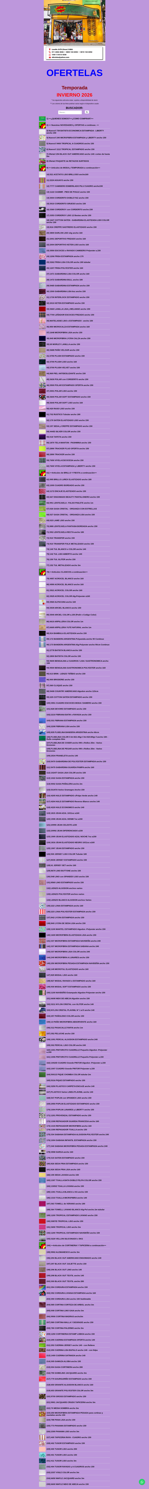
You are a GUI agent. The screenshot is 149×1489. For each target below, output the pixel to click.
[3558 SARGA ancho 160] (42, 1152)
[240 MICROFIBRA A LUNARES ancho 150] (42, 957)
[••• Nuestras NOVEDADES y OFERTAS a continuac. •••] (42, 125)
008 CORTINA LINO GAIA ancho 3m (65, 1311)
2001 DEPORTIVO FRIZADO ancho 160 (66, 239)
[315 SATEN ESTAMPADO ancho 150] (42, 1158)
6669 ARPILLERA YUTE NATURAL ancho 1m (69, 627)
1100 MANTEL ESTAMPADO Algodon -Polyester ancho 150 (76, 929)
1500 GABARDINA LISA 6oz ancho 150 (66, 291)
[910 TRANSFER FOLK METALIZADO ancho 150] (42, 544)
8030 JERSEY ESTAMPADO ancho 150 (67, 860)
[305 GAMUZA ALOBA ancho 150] (42, 1361)
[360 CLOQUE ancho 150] (42, 685)
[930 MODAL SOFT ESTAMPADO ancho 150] (42, 987)
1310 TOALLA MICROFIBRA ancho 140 (67, 1198)
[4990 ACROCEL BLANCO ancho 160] (42, 584)
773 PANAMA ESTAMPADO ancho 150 (66, 1426)
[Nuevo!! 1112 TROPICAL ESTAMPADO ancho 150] (42, 149)
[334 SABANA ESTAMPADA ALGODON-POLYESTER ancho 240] (42, 1134)
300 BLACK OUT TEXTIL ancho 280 (65, 1281)
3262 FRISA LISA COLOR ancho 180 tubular (68, 262)
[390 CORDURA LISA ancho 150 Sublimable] (42, 1299)
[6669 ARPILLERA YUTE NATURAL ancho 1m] (42, 627)
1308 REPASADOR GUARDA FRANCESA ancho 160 (73, 1121)
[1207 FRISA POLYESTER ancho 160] (42, 268)
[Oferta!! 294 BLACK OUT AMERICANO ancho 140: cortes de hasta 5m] (42, 155)
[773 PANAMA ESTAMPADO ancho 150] (42, 1426)
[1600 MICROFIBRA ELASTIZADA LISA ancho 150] (42, 935)
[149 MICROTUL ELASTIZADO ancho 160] (42, 969)
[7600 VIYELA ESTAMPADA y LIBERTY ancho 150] (42, 466)
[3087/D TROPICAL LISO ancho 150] (42, 1221)
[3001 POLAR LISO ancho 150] (42, 391)
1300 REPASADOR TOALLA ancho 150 (67, 1130)
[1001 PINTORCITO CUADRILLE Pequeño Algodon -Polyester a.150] (42, 1051)
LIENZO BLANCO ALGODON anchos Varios (69, 900)
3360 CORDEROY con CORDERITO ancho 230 (70, 209)
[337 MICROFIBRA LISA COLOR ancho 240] (42, 952)
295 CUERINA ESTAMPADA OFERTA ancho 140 (71, 1340)
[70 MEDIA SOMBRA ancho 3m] (42, 1408)
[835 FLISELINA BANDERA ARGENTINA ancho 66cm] (42, 732)
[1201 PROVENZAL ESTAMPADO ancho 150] (42, 1115)
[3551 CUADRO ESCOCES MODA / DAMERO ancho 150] (42, 703)
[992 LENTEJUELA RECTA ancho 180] (42, 532)
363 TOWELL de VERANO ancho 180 (66, 1204)
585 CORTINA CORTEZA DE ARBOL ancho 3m (70, 1305)
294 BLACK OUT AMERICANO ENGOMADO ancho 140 (74, 1258)
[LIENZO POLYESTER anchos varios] (42, 894)
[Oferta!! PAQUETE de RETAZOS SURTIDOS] (42, 161)
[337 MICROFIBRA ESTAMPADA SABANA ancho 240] (42, 946)
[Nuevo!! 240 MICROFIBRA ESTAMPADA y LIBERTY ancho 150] (42, 137)
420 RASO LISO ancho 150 (61, 409)
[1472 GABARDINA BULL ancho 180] (42, 280)
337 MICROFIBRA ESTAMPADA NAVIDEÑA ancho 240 (74, 941)
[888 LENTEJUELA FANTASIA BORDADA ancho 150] (42, 526)
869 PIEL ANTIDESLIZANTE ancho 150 (66, 373)
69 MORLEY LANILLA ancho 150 (63, 344)
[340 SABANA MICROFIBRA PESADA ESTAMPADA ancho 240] (42, 1146)
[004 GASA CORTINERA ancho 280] (42, 1367)
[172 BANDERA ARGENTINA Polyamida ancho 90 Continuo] (42, 639)
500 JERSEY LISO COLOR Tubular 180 (67, 854)
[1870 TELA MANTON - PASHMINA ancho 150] (42, 443)
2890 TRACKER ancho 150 (61, 454)
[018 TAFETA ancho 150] (42, 437)
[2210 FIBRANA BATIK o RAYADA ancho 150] (42, 714)
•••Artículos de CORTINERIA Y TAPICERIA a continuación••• (76, 1245)
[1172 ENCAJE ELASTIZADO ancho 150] (42, 491)
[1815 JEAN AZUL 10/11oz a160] (42, 813)
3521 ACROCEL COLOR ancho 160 (64, 590)
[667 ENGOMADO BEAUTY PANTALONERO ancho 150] (42, 497)
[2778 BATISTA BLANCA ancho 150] (42, 650)
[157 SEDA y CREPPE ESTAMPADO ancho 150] (42, 426)
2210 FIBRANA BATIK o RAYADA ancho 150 (69, 715)
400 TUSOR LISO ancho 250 (62, 1449)
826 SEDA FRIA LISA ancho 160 (63, 1169)
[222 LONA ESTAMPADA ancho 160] (42, 906)
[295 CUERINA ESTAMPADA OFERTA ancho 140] (42, 1340)
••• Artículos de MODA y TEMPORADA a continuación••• (73, 168)
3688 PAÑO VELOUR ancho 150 (63, 350)
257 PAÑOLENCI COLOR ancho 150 (65, 1016)
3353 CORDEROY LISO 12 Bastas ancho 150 (69, 215)
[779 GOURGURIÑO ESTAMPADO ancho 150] (42, 1379)
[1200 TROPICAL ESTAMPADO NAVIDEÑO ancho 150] (42, 1233)
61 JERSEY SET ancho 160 (61, 865)
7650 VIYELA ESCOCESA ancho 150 (65, 460)
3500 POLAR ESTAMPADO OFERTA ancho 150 (70, 385)
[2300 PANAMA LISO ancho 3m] (42, 1431)
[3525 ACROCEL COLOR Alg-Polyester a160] (42, 596)
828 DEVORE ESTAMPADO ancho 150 (66, 709)
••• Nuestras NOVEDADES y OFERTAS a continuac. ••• (73, 125)
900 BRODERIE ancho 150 (60, 680)
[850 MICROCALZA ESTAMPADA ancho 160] (42, 327)
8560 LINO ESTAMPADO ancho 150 (65, 882)
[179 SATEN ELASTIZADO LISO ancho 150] (42, 420)
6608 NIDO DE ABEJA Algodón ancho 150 (68, 998)
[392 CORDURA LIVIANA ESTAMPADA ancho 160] (42, 1293)
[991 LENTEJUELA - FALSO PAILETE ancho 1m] (42, 503)
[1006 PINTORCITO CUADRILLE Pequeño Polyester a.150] (42, 1057)
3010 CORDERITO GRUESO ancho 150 (66, 204)
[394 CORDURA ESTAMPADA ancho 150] (42, 1287)
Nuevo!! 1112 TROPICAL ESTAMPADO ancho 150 (70, 149)
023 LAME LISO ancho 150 (61, 520)
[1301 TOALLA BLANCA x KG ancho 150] (42, 1192)
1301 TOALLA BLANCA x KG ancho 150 (67, 1192)
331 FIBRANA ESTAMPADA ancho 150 (66, 720)
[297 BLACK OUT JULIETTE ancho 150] (42, 1264)
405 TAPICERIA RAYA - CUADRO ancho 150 (69, 1437)
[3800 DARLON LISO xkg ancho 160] (42, 233)
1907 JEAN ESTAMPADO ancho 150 (65, 848)
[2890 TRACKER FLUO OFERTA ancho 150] (42, 448)
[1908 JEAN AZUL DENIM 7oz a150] (42, 819)
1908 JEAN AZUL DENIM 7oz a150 (65, 819)
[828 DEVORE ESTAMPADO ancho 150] (42, 709)
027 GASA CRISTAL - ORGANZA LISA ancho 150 (71, 515)
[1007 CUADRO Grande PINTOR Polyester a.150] (42, 1068)
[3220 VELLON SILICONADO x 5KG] (42, 1239)
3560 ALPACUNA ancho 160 (61, 602)
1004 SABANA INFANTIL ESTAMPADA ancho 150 (71, 1140)
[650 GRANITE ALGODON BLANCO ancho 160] (42, 1385)
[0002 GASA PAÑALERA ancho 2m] (42, 784)
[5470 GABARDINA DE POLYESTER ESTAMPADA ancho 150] (42, 761)
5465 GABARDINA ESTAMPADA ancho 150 (68, 286)
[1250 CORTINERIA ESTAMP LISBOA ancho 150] (42, 1334)
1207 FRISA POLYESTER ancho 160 (65, 268)
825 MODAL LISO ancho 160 (62, 975)
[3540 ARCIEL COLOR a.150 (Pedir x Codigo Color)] (42, 615)
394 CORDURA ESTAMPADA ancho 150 (67, 1287)
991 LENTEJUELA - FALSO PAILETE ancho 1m (70, 503)
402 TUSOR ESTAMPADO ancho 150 (66, 1443)
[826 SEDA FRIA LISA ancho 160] (42, 1169)
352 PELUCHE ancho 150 (60, 1033)
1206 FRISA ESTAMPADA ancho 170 (65, 256)
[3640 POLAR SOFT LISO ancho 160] (42, 403)
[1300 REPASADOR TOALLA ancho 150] (42, 1129)
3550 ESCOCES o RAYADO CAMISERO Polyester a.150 (74, 250)
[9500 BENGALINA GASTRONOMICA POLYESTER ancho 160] (42, 668)
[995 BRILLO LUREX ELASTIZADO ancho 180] (42, 479)
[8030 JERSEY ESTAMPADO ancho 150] (42, 860)
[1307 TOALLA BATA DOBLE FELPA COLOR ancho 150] (42, 1180)
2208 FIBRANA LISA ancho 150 (63, 726)
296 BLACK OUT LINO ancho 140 (64, 1270)
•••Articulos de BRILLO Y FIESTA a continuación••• (72, 473)
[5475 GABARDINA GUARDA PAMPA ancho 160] (42, 767)
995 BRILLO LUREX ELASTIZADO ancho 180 (69, 479)
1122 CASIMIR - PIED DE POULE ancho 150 (68, 192)
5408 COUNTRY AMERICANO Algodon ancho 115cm (72, 691)
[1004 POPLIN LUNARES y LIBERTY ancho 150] (42, 1109)
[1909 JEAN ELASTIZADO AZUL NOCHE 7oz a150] (42, 836)
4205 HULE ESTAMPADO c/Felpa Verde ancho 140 (72, 796)
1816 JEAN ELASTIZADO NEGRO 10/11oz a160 (71, 842)
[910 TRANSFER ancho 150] (42, 538)
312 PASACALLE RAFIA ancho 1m (65, 1028)
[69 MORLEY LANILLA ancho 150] (42, 344)
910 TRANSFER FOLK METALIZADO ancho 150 (70, 544)
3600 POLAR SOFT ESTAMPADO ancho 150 (69, 397)
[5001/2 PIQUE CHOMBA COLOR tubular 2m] (42, 1074)
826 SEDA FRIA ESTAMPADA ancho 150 (67, 1164)
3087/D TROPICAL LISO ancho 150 (65, 1221)
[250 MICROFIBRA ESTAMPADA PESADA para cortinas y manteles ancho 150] (42, 1414)
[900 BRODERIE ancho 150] (42, 679)
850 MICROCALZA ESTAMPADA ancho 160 (68, 327)
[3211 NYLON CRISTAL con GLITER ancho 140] (42, 1004)
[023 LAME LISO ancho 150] (42, 520)
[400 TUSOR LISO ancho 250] (42, 1449)
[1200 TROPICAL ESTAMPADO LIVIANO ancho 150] (42, 1215)
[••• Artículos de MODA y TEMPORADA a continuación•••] (42, 168)
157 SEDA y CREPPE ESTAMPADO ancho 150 (69, 426)
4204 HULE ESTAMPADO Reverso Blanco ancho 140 (73, 801)
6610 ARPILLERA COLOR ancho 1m (65, 621)
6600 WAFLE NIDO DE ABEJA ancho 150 (68, 1484)
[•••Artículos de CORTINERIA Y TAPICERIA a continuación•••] (42, 1245)
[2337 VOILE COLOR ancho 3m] (42, 1472)
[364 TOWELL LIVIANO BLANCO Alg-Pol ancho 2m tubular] (42, 1209)
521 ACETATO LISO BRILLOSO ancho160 (67, 174)
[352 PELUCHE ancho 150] (42, 1033)
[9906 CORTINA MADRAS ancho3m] (42, 1316)
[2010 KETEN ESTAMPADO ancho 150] (42, 303)
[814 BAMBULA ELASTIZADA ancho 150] (42, 633)
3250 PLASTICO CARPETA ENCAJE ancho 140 (70, 1086)
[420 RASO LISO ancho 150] (42, 408)
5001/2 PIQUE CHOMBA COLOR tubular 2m (69, 1074)
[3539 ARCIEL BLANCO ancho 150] (42, 608)
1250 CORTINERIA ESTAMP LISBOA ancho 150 (71, 1334)
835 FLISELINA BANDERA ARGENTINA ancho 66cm (73, 732)
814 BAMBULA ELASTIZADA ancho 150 (67, 633)
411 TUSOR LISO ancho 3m (61, 1461)
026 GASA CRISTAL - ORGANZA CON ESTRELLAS (72, 509)
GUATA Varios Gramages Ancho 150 (66, 790)
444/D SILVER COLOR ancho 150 (63, 431)
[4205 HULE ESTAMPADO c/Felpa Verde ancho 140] (42, 795)
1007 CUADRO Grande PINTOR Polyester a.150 (71, 1069)
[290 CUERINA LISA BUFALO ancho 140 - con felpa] (42, 1350)
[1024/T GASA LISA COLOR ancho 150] (42, 773)
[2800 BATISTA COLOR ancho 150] (42, 656)
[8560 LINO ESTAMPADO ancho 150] (42, 882)
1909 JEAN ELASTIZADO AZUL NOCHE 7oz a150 (71, 836)
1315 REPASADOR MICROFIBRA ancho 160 (69, 1126)
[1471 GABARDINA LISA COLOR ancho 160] (42, 274)
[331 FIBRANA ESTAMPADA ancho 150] (42, 720)
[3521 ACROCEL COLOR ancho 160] (42, 590)
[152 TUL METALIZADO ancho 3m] (42, 565)
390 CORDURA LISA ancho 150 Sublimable (69, 1299)
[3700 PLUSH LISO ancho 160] (42, 362)
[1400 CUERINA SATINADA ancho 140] (42, 1355)
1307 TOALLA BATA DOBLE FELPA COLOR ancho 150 (74, 1180)
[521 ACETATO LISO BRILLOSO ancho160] (42, 174)
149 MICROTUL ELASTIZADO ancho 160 (67, 969)
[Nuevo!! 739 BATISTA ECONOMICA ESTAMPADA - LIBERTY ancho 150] (42, 132)
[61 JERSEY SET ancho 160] (42, 865)
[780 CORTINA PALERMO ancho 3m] (42, 1328)
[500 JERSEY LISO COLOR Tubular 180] (42, 854)
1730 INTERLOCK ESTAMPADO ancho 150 (68, 297)
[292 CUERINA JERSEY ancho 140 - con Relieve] (42, 1345)
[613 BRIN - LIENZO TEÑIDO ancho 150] (42, 674)
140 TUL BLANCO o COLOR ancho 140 (66, 549)
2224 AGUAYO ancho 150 (60, 180)
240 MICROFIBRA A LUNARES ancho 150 (68, 957)
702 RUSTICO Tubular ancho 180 (63, 414)
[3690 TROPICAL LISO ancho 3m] (42, 1227)
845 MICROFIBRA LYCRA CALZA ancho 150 (68, 338)
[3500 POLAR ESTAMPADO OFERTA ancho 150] (42, 385)
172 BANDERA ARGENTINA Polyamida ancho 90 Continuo (75, 639)
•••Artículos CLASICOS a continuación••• (67, 572)
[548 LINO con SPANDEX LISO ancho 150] (42, 876)
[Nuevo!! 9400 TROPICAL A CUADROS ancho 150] (42, 143)
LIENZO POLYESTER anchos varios (65, 894)
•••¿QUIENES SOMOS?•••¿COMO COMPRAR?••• (70, 119)
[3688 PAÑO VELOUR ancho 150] (42, 350)
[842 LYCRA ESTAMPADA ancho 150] (42, 917)
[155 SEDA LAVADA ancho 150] (42, 1175)
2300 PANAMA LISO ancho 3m (63, 1431)
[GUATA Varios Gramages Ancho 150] (42, 790)
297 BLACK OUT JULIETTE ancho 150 (66, 1264)
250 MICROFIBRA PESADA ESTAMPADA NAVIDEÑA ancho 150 (78, 963)
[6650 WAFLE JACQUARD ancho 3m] (42, 1478)
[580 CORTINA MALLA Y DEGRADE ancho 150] (42, 1322)
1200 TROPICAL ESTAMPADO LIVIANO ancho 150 (72, 1215)
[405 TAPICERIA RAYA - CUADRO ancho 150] (42, 1437)
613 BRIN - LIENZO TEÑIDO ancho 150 (66, 674)
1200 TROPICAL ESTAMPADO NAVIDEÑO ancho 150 (73, 1233)
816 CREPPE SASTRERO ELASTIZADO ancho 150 (72, 227)
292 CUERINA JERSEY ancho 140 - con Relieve (71, 1345)
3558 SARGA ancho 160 (60, 1152)
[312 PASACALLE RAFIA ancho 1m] (42, 1028)
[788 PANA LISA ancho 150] (42, 1420)
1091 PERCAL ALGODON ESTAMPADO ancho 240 (72, 1039)
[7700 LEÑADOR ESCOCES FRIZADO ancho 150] (42, 315)
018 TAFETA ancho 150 (59, 437)
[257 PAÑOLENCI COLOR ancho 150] (42, 1016)
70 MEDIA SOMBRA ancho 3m (63, 1408)
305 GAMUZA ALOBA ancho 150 (64, 1361)
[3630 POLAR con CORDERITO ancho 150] (42, 379)
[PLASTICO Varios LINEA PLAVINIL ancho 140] (42, 1092)
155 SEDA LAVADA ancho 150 (63, 1175)
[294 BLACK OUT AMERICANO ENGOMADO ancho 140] (42, 1258)
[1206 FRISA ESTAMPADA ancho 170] (42, 256)
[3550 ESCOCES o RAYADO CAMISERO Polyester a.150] (42, 250)
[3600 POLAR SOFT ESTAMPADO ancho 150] (42, 397)
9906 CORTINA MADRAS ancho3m (65, 1316)
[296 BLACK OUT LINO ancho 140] (42, 1269)
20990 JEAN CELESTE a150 (62, 825)
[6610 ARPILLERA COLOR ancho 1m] (42, 621)
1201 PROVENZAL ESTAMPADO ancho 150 (69, 1115)
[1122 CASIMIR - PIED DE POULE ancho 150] (42, 192)
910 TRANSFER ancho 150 (61, 538)
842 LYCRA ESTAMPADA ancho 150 (65, 917)
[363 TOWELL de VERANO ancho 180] (42, 1204)
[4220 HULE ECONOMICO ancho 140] (42, 807)
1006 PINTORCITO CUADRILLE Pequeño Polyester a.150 (75, 1057)
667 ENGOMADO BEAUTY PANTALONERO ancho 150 (73, 497)
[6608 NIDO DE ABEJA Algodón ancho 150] (42, 998)
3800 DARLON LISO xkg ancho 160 (65, 233)
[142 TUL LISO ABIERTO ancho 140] (42, 554)
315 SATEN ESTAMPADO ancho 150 (66, 1158)
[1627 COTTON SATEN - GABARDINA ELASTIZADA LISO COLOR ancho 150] (42, 221)
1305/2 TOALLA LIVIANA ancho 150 (65, 1186)
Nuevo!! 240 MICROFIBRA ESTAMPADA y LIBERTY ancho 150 (76, 138)
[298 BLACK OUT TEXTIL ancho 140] (42, 1275)
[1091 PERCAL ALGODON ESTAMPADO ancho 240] (42, 1039)
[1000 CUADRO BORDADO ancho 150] (42, 485)
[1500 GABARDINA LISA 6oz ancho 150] (42, 291)
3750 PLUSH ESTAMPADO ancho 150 (66, 356)
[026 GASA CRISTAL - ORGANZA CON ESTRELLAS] (42, 509)
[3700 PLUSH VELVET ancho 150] (42, 367)
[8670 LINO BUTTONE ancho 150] (42, 871)
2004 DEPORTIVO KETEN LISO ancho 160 (68, 245)
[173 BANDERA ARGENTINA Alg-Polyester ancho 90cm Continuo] (42, 644)
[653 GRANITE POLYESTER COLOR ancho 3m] (42, 1390)
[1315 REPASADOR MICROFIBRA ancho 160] (42, 1126)
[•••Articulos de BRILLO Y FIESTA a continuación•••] (42, 473)
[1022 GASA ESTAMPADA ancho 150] (42, 778)
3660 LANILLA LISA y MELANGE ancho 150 (68, 309)
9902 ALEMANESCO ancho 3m (63, 1252)
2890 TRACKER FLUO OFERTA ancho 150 (68, 448)
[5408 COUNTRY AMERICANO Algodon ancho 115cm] (42, 691)
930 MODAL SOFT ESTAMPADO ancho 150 (69, 987)
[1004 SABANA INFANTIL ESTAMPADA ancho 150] (42, 1140)
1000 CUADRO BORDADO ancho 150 (65, 485)
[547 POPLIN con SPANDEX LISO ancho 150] (42, 1098)
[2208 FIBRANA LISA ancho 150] (42, 726)
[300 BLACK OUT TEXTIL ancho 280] (42, 1281)
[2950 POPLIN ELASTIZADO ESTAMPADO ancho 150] (42, 1104)
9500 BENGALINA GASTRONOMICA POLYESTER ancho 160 (76, 668)
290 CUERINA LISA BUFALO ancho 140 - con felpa (72, 1350)
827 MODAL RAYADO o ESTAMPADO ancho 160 (71, 981)
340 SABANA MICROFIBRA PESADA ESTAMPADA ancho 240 (77, 1146)
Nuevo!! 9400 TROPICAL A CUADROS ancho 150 (70, 143)
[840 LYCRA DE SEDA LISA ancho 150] (42, 923)
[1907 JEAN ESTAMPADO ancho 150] (42, 848)
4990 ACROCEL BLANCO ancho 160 (65, 584)
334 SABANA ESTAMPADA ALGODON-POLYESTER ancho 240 (78, 1134)
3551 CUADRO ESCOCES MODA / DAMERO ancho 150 (74, 703)
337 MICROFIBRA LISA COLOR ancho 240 (68, 952)
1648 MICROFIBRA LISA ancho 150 (64, 332)
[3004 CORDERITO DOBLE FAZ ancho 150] (42, 198)
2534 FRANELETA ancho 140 (62, 756)
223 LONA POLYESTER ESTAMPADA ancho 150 (71, 912)
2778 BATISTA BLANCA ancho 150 (64, 650)
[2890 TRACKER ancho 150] (42, 454)
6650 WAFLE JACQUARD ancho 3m (65, 1478)
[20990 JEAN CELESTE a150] (42, 825)
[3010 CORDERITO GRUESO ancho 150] (42, 203)
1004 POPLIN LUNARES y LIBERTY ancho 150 (70, 1110)
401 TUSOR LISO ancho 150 (62, 1455)
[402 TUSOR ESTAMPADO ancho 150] (42, 1443)
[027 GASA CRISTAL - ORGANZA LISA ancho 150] (42, 514)
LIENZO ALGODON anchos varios (64, 888)
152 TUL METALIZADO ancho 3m (64, 565)
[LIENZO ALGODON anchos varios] (42, 888)
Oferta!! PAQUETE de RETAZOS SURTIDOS (68, 161)
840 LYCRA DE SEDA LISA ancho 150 (66, 923)
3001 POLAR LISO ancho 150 (62, 391)
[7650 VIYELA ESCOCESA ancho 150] (42, 460)
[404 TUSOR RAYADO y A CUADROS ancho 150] (42, 1466)
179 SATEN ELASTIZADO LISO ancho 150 (68, 420)
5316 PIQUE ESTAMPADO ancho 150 (66, 1080)
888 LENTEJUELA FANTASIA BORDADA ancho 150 (72, 526)
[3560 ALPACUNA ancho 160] (42, 602)
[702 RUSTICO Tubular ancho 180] (42, 414)
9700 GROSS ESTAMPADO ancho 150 (66, 1396)
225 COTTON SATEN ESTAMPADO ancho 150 (69, 697)
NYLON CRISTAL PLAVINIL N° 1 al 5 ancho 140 (70, 1010)
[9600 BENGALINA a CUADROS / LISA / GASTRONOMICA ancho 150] (42, 662)
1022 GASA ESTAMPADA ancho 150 (65, 778)
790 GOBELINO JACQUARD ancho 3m (67, 1373)
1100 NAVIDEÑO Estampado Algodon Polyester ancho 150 (76, 993)
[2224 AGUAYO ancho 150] (42, 180)
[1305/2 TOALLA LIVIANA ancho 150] (42, 1186)
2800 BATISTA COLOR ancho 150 (64, 656)
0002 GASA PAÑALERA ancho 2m (64, 784)
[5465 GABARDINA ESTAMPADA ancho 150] (42, 285)
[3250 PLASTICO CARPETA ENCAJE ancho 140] (42, 1086)
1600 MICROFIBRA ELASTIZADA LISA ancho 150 (71, 935)
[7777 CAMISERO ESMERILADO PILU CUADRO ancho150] (42, 186)
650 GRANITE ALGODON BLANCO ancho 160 (70, 1385)
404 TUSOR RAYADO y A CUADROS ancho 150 (70, 1467)
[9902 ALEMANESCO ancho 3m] (42, 1252)
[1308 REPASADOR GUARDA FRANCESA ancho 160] (42, 1121)
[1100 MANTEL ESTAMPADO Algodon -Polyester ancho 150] (42, 929)
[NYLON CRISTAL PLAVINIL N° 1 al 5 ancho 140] (42, 1010)
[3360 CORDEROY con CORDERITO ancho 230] (42, 209)
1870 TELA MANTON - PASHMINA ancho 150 (69, 443)
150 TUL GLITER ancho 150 (61, 559)
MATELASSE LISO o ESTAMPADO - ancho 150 (70, 321)
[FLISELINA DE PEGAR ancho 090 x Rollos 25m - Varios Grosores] (42, 750)
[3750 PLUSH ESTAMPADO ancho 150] (42, 356)
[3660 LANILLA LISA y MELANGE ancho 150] (42, 309)
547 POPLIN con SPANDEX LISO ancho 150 (69, 1098)
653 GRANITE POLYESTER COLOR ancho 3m (70, 1390)
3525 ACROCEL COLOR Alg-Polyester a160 (68, 596)
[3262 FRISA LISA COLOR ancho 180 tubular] (42, 262)
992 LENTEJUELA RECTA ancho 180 (65, 532)
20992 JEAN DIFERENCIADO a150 (65, 831)
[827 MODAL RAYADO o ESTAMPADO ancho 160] (42, 981)
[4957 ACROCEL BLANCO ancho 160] (42, 578)
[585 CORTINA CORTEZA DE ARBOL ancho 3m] (42, 1305)
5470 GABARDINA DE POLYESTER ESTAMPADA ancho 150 (76, 761)
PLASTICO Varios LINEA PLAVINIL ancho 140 (70, 1092)
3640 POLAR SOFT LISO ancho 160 (65, 403)
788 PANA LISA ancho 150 (61, 1420)
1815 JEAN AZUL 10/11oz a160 (63, 813)
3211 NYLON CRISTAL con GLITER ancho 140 (70, 1004)
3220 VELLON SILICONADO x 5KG (65, 1239)
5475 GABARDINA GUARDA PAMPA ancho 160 (70, 767)
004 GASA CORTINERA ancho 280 (65, 1367)
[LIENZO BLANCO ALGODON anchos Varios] (42, 900)
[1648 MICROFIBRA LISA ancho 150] (42, 332)
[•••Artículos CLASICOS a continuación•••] (42, 572)
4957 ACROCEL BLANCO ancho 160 (65, 579)
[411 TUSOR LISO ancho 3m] (42, 1461)
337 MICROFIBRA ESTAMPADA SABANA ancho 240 (73, 946)
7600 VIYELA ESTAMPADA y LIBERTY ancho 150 (71, 466)
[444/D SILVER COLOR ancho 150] (42, 431)
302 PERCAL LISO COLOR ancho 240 (66, 1045)
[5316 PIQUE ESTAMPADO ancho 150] (42, 1080)
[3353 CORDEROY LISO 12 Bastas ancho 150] (42, 215)
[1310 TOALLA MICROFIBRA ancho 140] (42, 1198)
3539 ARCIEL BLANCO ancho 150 (64, 608)
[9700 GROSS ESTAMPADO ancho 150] (42, 1396)
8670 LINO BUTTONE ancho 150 (64, 871)
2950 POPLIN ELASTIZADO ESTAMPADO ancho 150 (73, 1104)
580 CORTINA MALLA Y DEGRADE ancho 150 (70, 1322)
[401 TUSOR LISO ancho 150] (42, 1455)
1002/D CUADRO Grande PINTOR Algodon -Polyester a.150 (76, 1063)
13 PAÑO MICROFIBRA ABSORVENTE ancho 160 (71, 1022)
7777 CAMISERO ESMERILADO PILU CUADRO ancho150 (75, 186)
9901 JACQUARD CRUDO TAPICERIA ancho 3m (71, 1402)
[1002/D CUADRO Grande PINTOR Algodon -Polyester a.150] (42, 1063)
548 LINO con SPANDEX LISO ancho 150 (68, 877)
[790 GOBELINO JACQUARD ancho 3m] (42, 1373)
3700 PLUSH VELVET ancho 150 (63, 368)
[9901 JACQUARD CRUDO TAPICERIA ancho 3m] (42, 1402)
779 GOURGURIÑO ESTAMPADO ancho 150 (69, 1379)
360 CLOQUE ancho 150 (59, 685)
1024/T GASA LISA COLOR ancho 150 (66, 773)
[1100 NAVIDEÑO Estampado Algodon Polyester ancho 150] (42, 992)
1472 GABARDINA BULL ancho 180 (65, 280)
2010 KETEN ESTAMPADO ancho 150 (66, 303)
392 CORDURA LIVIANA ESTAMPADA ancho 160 (71, 1293)
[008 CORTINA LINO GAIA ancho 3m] (42, 1310)
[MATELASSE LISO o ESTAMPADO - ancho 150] (42, 321)
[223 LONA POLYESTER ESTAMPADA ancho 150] (42, 911)
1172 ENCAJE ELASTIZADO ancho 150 (66, 491)
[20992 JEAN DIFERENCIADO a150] (42, 831)
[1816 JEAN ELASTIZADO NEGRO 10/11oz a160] (42, 842)
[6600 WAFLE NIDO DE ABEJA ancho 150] (42, 1484)
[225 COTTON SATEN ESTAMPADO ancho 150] (42, 697)
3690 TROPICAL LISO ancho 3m (64, 1227)
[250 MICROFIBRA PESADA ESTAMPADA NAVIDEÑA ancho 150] (42, 963)
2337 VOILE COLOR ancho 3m (63, 1472)
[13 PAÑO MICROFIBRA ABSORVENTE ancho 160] (42, 1022)
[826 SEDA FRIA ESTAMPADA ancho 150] (42, 1164)
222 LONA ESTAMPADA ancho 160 (65, 906)
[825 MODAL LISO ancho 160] (42, 975)
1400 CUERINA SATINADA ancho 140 (66, 1355)
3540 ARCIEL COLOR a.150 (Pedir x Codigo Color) (71, 615)
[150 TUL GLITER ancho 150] (42, 559)
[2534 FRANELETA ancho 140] (42, 755)
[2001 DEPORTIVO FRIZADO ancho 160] (42, 239)
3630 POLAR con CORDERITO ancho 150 (67, 379)
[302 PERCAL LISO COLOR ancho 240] (42, 1045)
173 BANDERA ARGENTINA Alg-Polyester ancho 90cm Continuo (78, 645)
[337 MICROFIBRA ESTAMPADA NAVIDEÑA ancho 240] (42, 941)
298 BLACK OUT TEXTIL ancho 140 (65, 1275)
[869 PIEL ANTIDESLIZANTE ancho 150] (42, 373)
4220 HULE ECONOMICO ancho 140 (65, 807)
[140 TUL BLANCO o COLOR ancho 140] (42, 549)
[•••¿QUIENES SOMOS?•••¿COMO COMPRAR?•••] (42, 118)
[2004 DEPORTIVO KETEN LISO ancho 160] (42, 245)
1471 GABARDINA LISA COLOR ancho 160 (68, 274)
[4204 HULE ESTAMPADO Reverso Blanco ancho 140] (42, 801)
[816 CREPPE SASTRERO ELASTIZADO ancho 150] (42, 227)
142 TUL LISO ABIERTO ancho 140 (64, 554)
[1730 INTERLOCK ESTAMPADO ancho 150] (42, 297)
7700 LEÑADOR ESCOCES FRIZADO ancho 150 (70, 315)
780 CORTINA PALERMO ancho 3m (65, 1328)
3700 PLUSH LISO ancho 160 (62, 362)
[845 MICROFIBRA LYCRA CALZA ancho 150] (42, 338)
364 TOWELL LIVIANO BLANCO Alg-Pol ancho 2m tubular (76, 1210)
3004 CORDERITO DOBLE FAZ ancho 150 (67, 198)
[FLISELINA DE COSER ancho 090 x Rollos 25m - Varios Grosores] (42, 744)
